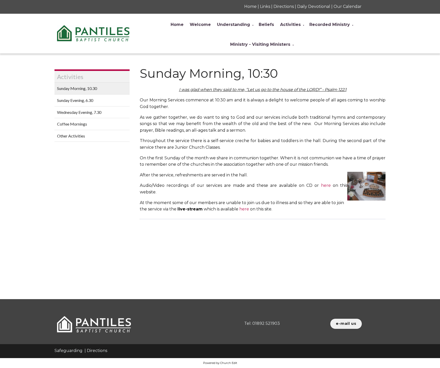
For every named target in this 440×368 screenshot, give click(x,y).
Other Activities (71, 135)
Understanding (233, 24)
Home (177, 24)
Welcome (200, 24)
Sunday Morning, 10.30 (77, 88)
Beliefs (266, 24)
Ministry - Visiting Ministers (260, 44)
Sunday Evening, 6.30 (75, 100)
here (326, 185)
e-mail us (346, 323)
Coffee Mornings (72, 123)
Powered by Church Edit (220, 363)
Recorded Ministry (329, 24)
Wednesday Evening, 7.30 (79, 112)
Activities (290, 24)
